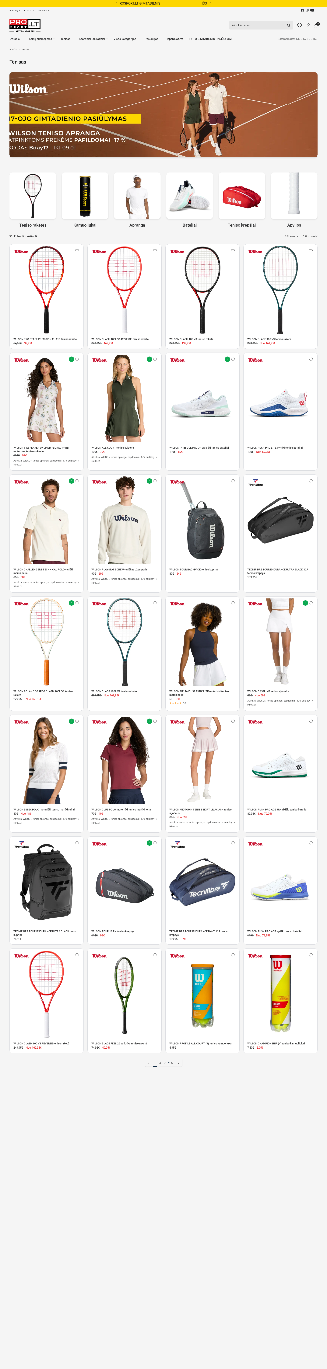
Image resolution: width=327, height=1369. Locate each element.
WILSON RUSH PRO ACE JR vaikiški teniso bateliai (277, 809)
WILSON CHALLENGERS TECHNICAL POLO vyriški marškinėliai (43, 571)
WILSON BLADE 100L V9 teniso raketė (114, 691)
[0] (314, 25)
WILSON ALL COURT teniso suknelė (112, 447)
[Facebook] (302, 10)
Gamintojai (43, 10)
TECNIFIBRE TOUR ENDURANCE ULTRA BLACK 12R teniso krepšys (277, 571)
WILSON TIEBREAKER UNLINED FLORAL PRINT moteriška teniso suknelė (41, 449)
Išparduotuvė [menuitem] (175, 39)
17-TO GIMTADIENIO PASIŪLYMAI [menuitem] (210, 39)
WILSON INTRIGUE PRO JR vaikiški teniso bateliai (199, 447)
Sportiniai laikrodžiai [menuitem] (92, 39)
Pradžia (13, 49)
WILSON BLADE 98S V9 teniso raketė (269, 339)
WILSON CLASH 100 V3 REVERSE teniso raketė (41, 1043)
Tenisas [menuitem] (65, 39)
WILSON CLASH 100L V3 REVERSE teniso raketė (120, 339)
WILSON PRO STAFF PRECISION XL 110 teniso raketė (45, 339)
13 (172, 1062)
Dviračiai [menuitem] (14, 39)
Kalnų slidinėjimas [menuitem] (40, 39)
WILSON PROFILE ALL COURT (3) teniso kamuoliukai (200, 1043)
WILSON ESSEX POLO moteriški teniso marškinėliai (44, 809)
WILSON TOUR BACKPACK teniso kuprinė (194, 569)
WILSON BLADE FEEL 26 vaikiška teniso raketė (119, 1043)
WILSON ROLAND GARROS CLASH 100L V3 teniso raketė (43, 693)
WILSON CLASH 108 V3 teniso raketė (191, 339)
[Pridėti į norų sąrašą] (77, 250)
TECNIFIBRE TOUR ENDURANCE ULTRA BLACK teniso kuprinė (45, 933)
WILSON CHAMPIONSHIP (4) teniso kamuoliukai (276, 1043)
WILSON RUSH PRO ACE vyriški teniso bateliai (274, 931)
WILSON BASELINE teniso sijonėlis (268, 691)
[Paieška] (288, 25)
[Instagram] (307, 10)
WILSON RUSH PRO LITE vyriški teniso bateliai (275, 447)
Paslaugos (14, 10)
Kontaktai (29, 10)
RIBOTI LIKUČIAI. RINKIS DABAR (163, 3)
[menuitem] (15, 10)
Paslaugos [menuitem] (151, 39)
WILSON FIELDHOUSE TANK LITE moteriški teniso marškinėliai (199, 693)
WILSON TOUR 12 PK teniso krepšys (112, 931)
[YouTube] (312, 10)
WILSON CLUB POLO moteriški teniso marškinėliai (121, 809)
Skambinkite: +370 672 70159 (298, 39)
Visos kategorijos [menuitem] (125, 39)
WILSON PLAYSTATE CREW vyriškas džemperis (119, 569)
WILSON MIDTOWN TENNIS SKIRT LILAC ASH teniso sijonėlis (200, 811)
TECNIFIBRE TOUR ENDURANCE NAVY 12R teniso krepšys (198, 933)
